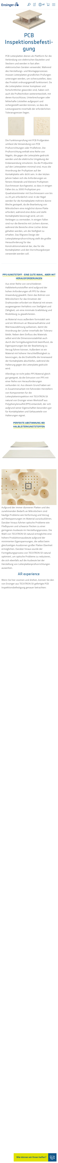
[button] (53, 4)
